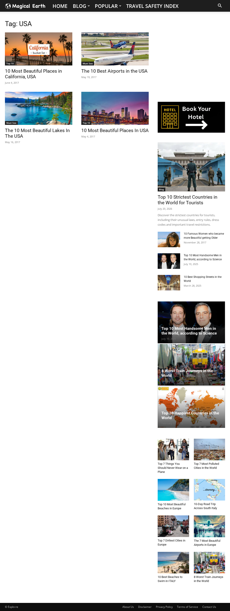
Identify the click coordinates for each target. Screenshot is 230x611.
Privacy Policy (164, 607)
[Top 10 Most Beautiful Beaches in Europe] (173, 490)
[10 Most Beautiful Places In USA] (115, 108)
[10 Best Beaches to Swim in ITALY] (173, 562)
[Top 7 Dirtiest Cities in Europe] (173, 526)
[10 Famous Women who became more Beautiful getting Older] (169, 239)
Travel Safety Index (152, 5)
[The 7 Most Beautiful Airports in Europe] (209, 526)
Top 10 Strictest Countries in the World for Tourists (187, 199)
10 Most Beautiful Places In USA (115, 130)
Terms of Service (187, 607)
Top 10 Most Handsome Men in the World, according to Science (189, 330)
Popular (106, 5)
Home (60, 5)
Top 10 (10, 63)
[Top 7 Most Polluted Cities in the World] (209, 449)
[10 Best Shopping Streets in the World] (169, 282)
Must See (88, 63)
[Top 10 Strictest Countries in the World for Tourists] (191, 166)
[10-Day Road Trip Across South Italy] (209, 490)
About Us (128, 607)
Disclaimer (145, 607)
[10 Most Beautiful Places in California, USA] (38, 48)
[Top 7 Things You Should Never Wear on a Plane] (173, 449)
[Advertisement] (191, 59)
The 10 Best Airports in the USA (114, 71)
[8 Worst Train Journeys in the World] (191, 365)
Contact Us (209, 607)
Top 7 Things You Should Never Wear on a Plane (173, 468)
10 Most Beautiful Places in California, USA (33, 73)
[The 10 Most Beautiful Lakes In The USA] (38, 108)
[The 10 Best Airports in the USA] (115, 48)
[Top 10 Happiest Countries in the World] (191, 407)
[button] (219, 6)
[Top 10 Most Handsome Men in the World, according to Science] (169, 261)
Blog (79, 5)
